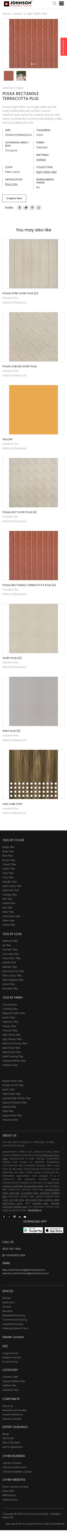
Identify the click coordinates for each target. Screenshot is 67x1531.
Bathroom (8, 1302)
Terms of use (25, 1523)
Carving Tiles (9, 1004)
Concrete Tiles (10, 954)
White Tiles (8, 920)
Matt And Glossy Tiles (14, 1043)
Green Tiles (8, 868)
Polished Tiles (10, 1065)
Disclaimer (58, 1523)
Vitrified (41, 160)
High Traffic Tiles (37, 14)
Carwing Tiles (10, 1009)
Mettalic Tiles (9, 967)
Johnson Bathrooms (14, 1467)
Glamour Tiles (10, 1021)
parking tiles (51, 1200)
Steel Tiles (7, 1111)
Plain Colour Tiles (12, 975)
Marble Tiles (9, 962)
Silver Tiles (8, 912)
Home (6, 14)
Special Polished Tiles (14, 1102)
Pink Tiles (7, 899)
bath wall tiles (11, 1193)
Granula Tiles (9, 1030)
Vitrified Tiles (9, 1385)
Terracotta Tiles (11, 916)
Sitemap (10, 1523)
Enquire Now (63, 47)
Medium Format (11, 1357)
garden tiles (40, 1203)
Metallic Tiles (9, 881)
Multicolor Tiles (10, 890)
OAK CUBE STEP (12, 804)
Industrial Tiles (10, 1390)
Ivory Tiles (7, 877)
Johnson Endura (11, 1463)
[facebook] (4, 1216)
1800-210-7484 (11, 1249)
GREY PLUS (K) (11, 731)
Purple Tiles (8, 903)
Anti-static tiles (34, 1200)
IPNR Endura (9, 1495)
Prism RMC (8, 1491)
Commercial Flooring (14, 1319)
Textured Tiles (10, 1119)
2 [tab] (35, 64)
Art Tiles (6, 945)
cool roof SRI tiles (13, 1200)
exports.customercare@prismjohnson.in (25, 1273)
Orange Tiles (9, 894)
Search (18, 14)
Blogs (5, 1434)
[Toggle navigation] (60, 3)
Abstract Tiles (10, 941)
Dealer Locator (13, 1337)
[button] (54, 4)
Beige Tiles (8, 847)
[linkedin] (19, 1216)
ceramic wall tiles (12, 1186)
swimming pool (12, 1203)
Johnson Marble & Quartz (17, 1471)
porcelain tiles (29, 1193)
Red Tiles (7, 907)
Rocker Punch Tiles (13, 1085)
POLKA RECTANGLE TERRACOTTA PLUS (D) (29, 585)
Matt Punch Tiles (11, 1052)
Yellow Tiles (8, 924)
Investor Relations (12, 1414)
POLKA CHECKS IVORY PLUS (19, 366)
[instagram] (14, 1216)
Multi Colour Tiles (12, 886)
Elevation (7, 1311)
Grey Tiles (7, 873)
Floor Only (11, 184)
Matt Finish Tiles (11, 1048)
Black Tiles (8, 851)
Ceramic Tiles (10, 1376)
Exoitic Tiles (8, 1017)
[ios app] (54, 1230)
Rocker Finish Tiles (12, 1081)
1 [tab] (32, 64)
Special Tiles (9, 1106)
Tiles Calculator (11, 1442)
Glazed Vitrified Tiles (13, 1381)
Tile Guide (8, 1438)
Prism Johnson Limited (15, 1486)
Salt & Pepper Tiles (12, 980)
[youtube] (25, 1216)
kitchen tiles (52, 1189)
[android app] (33, 1230)
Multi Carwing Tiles (12, 1056)
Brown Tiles (8, 860)
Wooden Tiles (10, 988)
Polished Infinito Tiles (14, 1060)
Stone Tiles (8, 984)
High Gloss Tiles (11, 1034)
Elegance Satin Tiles (13, 1013)
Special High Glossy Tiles (16, 1098)
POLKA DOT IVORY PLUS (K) (19, 512)
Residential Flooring (13, 1315)
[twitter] (9, 1216)
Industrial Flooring (12, 1324)
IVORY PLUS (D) (12, 658)
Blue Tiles (7, 855)
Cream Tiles (9, 864)
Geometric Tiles (11, 958)
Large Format (10, 1353)
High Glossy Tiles (12, 1039)
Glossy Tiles (9, 1026)
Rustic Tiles (8, 1089)
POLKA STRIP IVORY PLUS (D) (20, 293)
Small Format (10, 1361)
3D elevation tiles (33, 1186)
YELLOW (7, 439)
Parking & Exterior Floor (15, 1328)
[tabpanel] (33, 43)
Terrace (6, 1306)
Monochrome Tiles (13, 971)
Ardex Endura (10, 1499)
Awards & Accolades (14, 1410)
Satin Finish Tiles (11, 1094)
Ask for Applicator (12, 1447)
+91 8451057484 (15, 1255)
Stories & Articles (11, 1419)
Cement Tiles (9, 949)
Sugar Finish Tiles (12, 1115)
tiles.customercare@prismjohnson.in (23, 1269)
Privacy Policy (42, 1523)
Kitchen (6, 1298)
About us (7, 1406)
